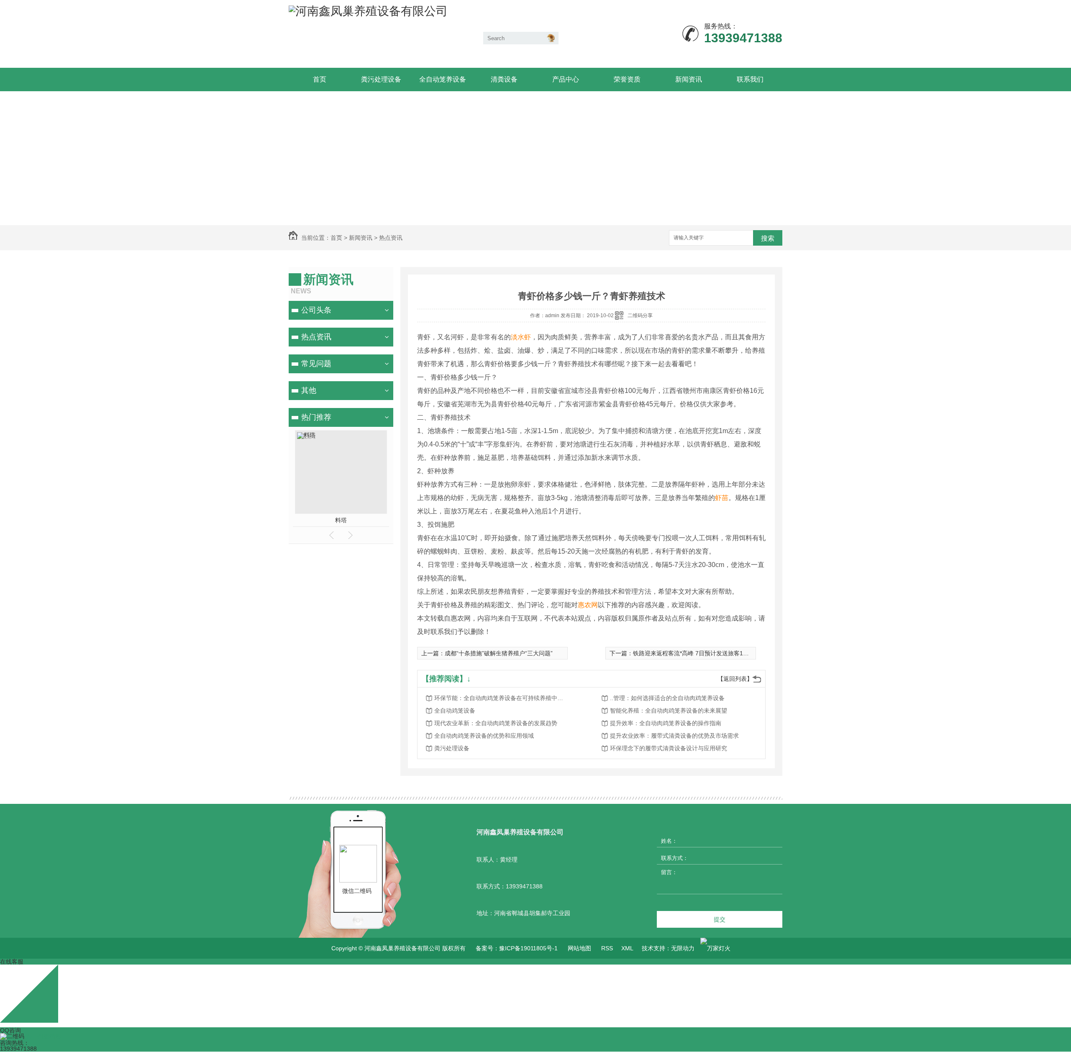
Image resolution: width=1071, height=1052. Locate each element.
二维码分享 (640, 315)
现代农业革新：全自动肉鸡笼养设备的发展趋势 (495, 723)
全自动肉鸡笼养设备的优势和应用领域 (484, 735)
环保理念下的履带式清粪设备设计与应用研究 (668, 748)
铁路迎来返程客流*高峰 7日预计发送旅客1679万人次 (702, 653)
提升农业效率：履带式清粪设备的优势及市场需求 (674, 735)
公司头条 (316, 310)
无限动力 (682, 948)
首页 (319, 79)
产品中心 (565, 79)
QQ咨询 (10, 1030)
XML (627, 948)
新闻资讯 (688, 79)
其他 (308, 390)
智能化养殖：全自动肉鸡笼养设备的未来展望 (668, 710)
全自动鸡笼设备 (454, 710)
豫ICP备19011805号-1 (528, 948)
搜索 (767, 238)
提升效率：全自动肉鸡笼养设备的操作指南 (665, 723)
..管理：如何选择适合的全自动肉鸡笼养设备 (667, 698)
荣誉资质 (627, 79)
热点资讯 (390, 237)
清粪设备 (504, 79)
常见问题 (316, 363)
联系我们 (750, 79)
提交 (719, 919)
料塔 (341, 520)
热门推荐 (316, 417)
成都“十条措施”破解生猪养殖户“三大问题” (499, 653)
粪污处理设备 (381, 79)
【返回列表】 (735, 678)
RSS (607, 948)
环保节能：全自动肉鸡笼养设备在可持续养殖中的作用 (501, 698)
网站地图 (579, 948)
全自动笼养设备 (442, 79)
